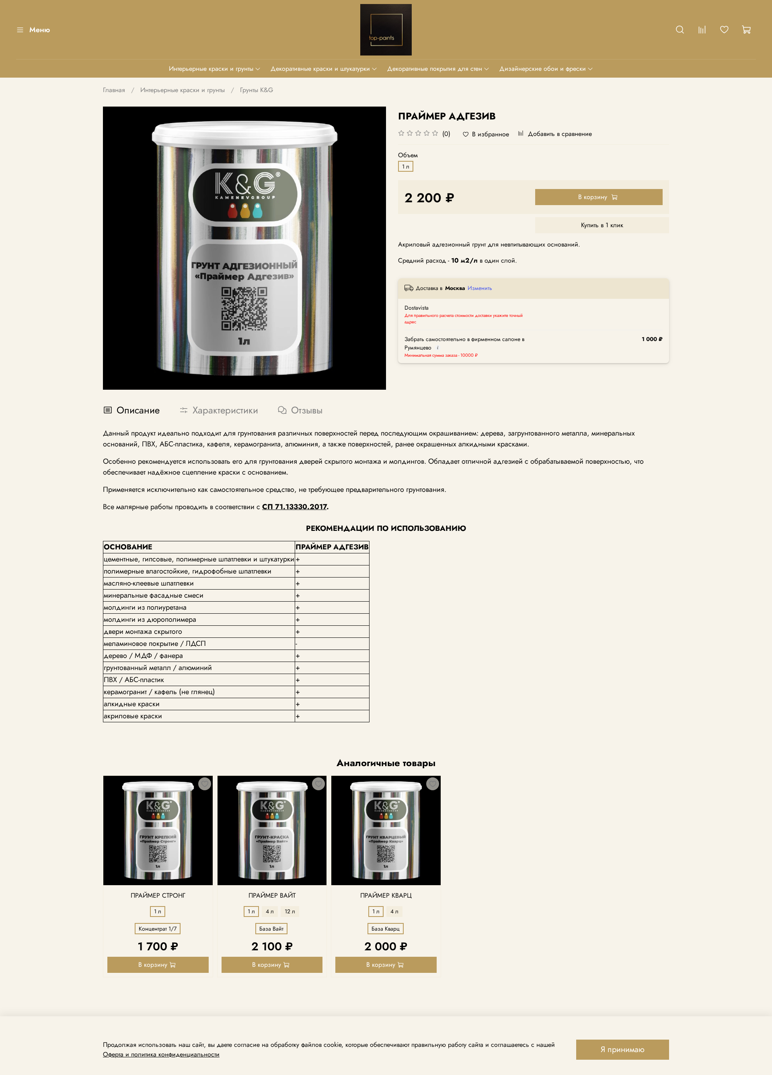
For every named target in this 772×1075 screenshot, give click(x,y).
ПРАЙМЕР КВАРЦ (386, 895)
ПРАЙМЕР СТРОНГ (158, 895)
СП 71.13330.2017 (294, 507)
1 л (405, 166)
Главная (114, 90)
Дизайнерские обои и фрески (542, 68)
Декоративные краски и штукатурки (320, 68)
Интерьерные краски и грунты (211, 68)
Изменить (480, 288)
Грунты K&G (256, 90)
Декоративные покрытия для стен (434, 68)
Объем (408, 155)
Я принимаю (623, 1049)
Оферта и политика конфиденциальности (161, 1054)
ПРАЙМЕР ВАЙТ (272, 895)
